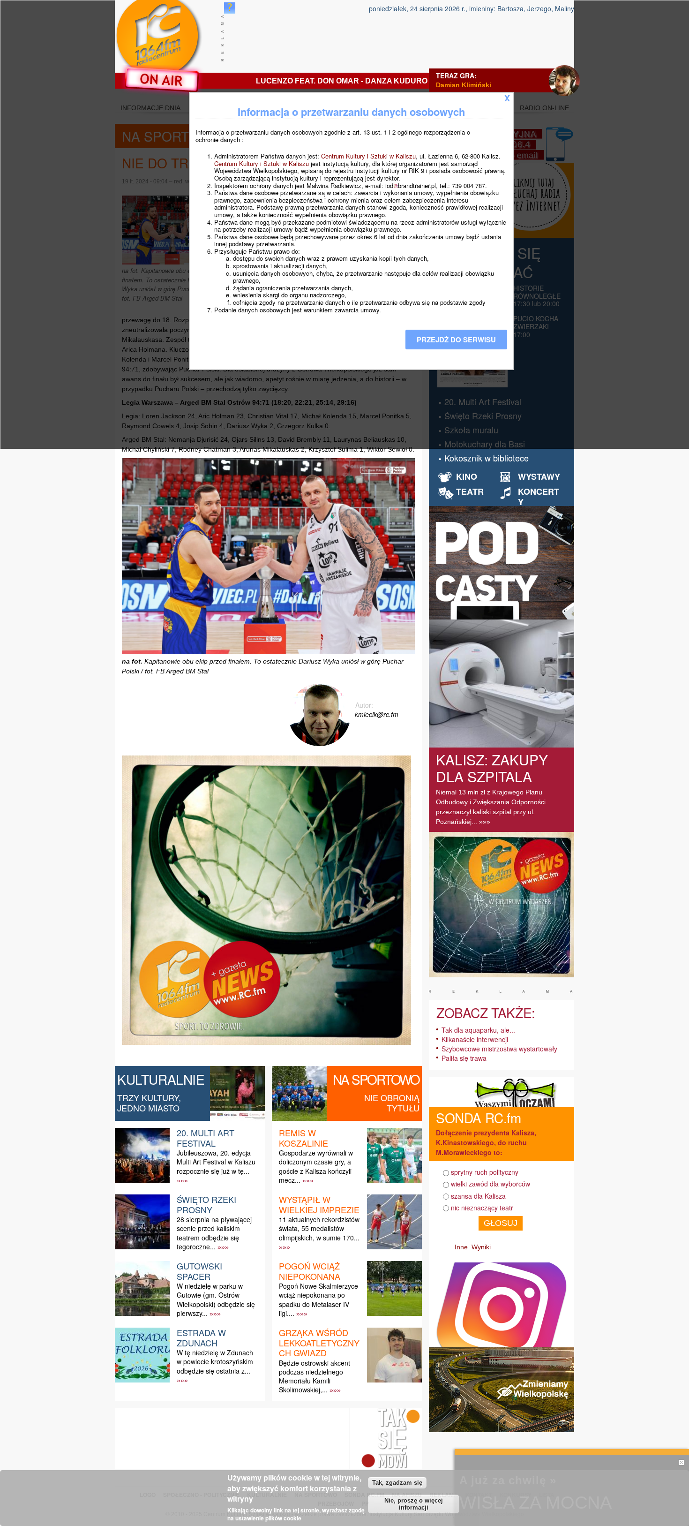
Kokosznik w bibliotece (486, 458)
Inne (461, 1247)
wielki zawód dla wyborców (490, 1183)
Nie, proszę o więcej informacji (413, 1504)
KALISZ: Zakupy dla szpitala (492, 767)
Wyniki (481, 1247)
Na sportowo (376, 1079)
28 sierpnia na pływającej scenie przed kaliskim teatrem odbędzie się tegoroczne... (214, 1233)
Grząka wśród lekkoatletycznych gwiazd (319, 1342)
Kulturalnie (161, 1079)
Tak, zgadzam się (397, 1482)
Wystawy (539, 476)
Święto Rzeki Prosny (206, 1204)
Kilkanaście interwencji (475, 1039)
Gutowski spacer (199, 1271)
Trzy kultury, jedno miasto (149, 1102)
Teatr (470, 491)
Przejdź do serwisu (456, 339)
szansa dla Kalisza (478, 1196)
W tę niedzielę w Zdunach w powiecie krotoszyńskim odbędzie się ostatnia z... (215, 1361)
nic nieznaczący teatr (482, 1207)
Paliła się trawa (464, 1058)
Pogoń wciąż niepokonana (309, 1271)
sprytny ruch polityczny (484, 1172)
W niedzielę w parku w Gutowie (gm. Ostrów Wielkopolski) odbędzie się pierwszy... (216, 1299)
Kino (466, 476)
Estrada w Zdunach (201, 1337)
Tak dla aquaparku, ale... (478, 1030)
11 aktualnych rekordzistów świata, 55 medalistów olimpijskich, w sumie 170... (319, 1228)
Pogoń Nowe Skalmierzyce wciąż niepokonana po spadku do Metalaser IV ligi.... (318, 1299)
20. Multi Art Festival (205, 1137)
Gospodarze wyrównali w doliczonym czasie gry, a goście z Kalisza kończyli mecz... (316, 1166)
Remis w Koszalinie (303, 1137)
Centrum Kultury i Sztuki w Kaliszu (368, 155)
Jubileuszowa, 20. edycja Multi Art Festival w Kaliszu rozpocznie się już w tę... (216, 1161)
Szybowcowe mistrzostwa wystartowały (499, 1048)
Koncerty (538, 496)
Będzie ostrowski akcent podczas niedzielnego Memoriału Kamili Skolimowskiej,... (314, 1376)
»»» (182, 1180)
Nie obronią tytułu (391, 1102)
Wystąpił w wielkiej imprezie (319, 1204)
